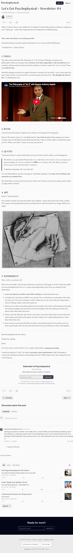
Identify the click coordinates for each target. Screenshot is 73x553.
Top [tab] (4, 465)
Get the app (46, 544)
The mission (5, 497)
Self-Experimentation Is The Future (15, 470)
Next (65, 398)
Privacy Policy (51, 383)
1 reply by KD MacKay (12, 447)
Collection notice (48, 539)
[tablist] (10, 411)
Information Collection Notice (36, 383)
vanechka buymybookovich (13, 429)
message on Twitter (52, 348)
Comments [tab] (6, 411)
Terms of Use (45, 381)
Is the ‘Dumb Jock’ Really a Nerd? (14, 482)
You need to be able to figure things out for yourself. (19, 473)
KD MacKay (9, 16)
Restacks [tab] (14, 411)
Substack (27, 549)
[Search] (69, 465)
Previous (9, 398)
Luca (49, 284)
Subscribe (60, 3)
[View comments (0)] (22, 489)
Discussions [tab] (16, 465)
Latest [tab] (9, 465)
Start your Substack (31, 544)
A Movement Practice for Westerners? (17, 494)
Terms (40, 539)
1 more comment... (6, 455)
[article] (36, 474)
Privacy (34, 539)
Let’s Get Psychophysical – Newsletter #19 (15, 485)
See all (5, 506)
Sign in (67, 3)
